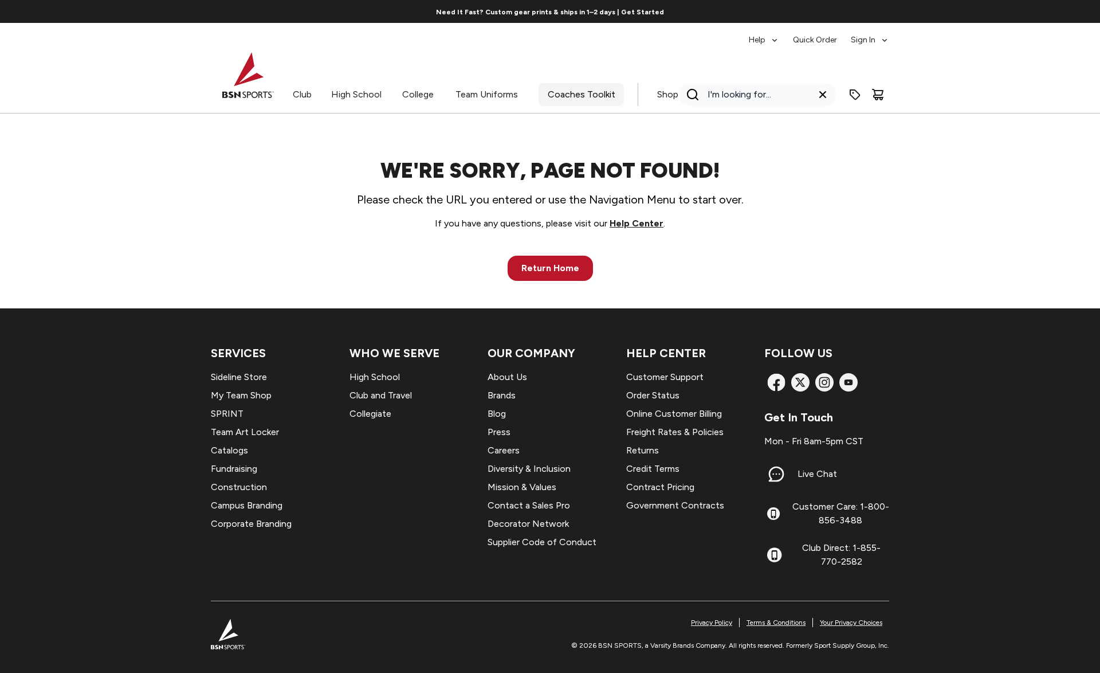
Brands (502, 395)
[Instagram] (824, 382)
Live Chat (817, 473)
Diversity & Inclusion (529, 468)
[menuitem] (764, 34)
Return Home (550, 268)
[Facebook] (776, 382)
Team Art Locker (245, 432)
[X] (800, 382)
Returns (642, 450)
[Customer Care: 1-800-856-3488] (773, 514)
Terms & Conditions (776, 623)
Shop (667, 94)
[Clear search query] (822, 94)
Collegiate (370, 413)
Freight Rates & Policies (675, 432)
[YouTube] (848, 382)
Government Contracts (675, 505)
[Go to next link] (930, 11)
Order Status (652, 395)
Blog (497, 413)
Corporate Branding (251, 523)
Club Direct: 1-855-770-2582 (841, 554)
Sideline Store (239, 376)
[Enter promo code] (854, 94)
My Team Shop (241, 395)
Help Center (636, 223)
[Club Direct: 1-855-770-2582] (774, 555)
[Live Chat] (776, 474)
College (418, 94)
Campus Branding (246, 505)
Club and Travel (380, 395)
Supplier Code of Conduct (542, 542)
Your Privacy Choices (851, 623)
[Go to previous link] (170, 11)
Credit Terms (652, 468)
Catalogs (229, 450)
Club (302, 94)
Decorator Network (528, 523)
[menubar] (819, 34)
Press (499, 432)
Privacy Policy (711, 623)
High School (356, 94)
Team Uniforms (486, 94)
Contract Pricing (660, 487)
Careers (504, 450)
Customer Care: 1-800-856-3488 (840, 513)
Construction (239, 487)
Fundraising (234, 468)
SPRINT (227, 413)
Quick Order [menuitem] (815, 40)
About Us (507, 376)
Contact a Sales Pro (529, 505)
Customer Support (665, 376)
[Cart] (877, 94)
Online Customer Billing (674, 413)
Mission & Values (522, 487)
